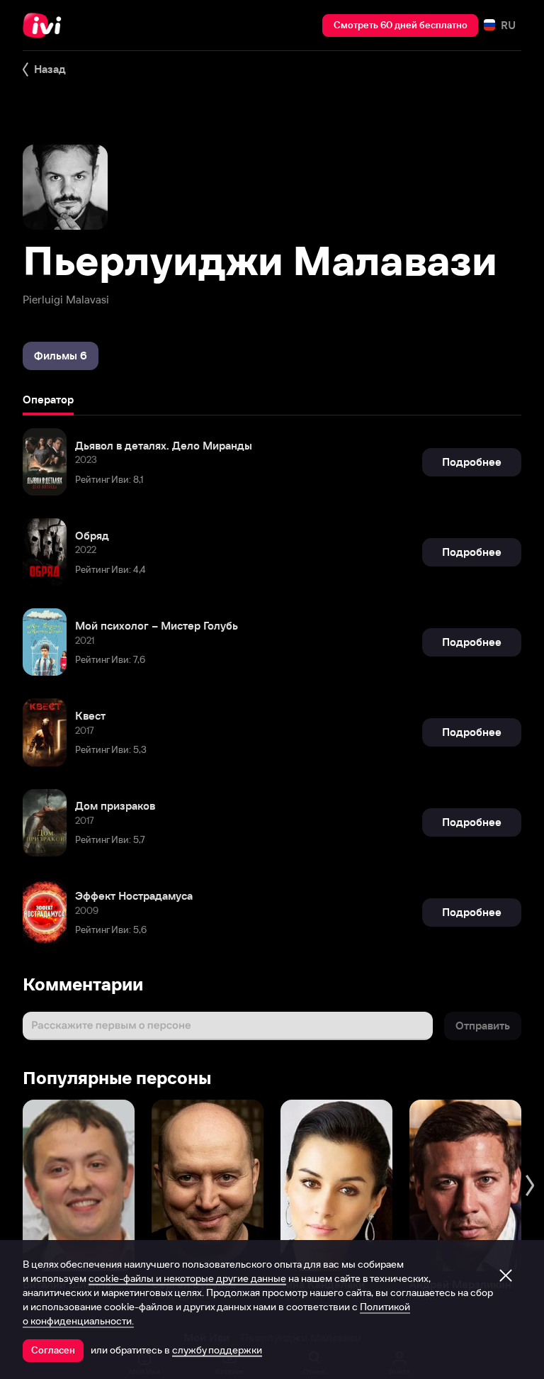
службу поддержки (217, 1350)
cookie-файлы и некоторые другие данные (187, 1278)
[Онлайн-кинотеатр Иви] (46, 26)
